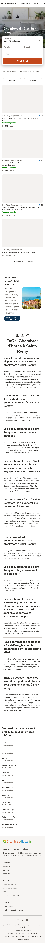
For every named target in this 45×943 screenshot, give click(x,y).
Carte (13, 80)
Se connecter (25, 3)
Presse (5, 892)
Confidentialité (32, 933)
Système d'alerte (23, 939)
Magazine (6, 873)
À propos (6, 870)
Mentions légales (14, 933)
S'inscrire (37, 3)
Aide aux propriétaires (10, 888)
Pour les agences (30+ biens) (13, 910)
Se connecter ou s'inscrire (12, 318)
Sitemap (23, 936)
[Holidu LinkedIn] (22, 920)
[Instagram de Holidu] (18, 920)
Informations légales (35, 936)
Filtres (34, 80)
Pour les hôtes (8, 906)
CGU (23, 933)
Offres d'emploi (8, 866)
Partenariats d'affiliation (11, 895)
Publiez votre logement (9, 3)
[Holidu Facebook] (27, 920)
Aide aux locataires (9, 885)
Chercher (22, 61)
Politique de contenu (10, 936)
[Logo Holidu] (17, 841)
